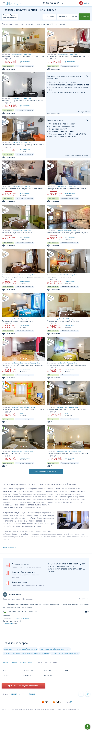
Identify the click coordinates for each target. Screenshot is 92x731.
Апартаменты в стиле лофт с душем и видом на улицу (67, 409)
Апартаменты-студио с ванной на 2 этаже (63, 321)
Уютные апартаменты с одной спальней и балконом (66, 365)
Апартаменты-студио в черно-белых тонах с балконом (22, 101)
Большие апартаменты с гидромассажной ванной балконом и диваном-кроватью (68, 453)
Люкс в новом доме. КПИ (12, 621)
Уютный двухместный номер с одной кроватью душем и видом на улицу (68, 233)
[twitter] (87, 694)
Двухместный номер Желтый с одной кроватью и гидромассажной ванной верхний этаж (23, 409)
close (87, 76)
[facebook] (81, 694)
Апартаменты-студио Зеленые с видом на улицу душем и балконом (23, 365)
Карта (87, 727)
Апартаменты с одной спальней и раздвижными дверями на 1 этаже (23, 277)
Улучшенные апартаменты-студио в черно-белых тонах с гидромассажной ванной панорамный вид (23, 189)
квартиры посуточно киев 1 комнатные (20, 649)
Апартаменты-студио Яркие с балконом (17, 233)
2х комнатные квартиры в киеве (65, 653)
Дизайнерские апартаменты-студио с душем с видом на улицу (23, 145)
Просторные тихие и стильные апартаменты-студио (66, 189)
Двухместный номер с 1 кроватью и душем (17, 321)
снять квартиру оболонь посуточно (55, 649)
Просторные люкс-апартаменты (59, 277)
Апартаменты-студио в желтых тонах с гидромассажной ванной (23, 56)
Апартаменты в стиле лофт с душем (15, 453)
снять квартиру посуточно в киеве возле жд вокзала (26, 653)
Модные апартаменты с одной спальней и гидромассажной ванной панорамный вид (68, 56)
